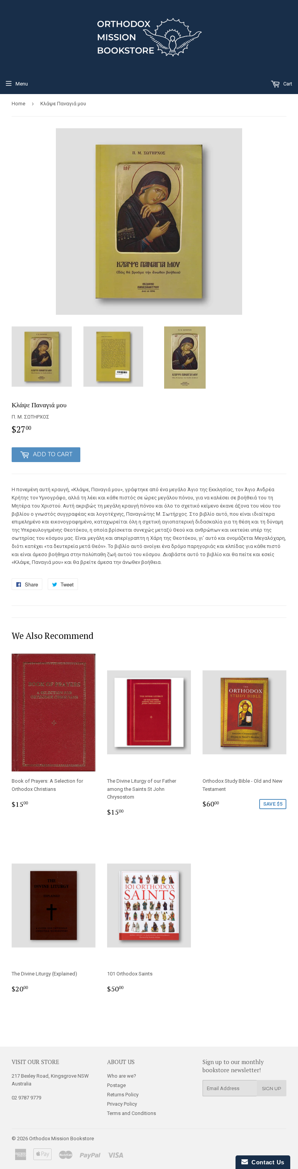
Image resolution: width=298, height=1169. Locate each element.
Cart (287, 84)
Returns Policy (123, 1094)
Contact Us (266, 1162)
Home (18, 103)
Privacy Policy (122, 1104)
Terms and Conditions (131, 1113)
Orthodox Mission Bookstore (61, 1138)
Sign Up (271, 1088)
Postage (116, 1085)
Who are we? (121, 1076)
